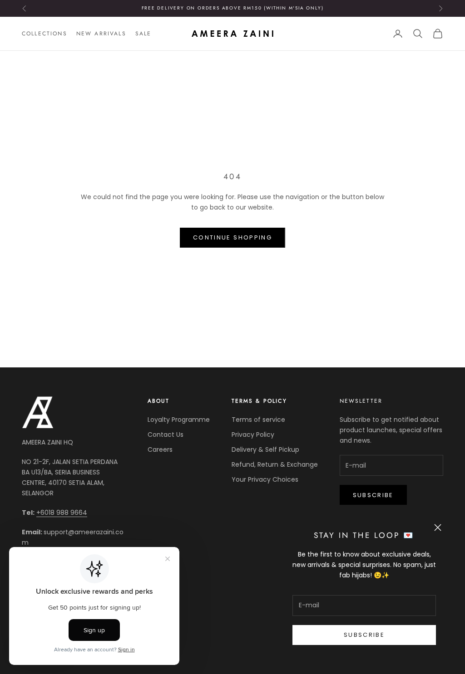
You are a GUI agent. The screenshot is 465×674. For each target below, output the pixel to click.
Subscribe (364, 634)
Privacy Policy (253, 434)
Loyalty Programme (179, 419)
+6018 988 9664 (61, 512)
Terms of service (258, 419)
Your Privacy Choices (265, 479)
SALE (143, 33)
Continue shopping (232, 237)
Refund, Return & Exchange (275, 464)
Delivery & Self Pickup (265, 449)
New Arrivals (101, 33)
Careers (160, 449)
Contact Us (165, 434)
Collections (44, 33)
